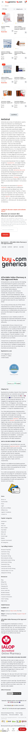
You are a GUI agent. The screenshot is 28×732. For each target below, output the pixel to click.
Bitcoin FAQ (4, 584)
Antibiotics (3, 521)
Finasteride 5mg (5, 564)
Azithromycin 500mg (6, 562)
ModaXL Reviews (5, 592)
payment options (15, 446)
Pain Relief (3, 530)
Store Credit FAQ (5, 590)
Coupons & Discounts (6, 596)
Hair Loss (3, 525)
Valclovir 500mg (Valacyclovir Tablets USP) (19, 53)
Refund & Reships (5, 594)
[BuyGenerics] (14, 2)
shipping (15, 177)
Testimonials (4, 501)
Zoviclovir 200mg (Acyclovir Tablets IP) (20, 78)
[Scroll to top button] (25, 725)
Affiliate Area (4, 510)
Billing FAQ (3, 582)
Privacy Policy (4, 714)
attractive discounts (19, 170)
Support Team (21, 614)
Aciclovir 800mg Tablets (5, 27)
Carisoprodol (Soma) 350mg (8, 568)
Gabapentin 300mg (6, 572)
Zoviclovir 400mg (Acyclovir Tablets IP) (6, 102)
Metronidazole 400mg (6, 558)
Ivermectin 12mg (5, 551)
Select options (12, 31)
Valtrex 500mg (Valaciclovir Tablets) (6, 78)
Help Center (4, 601)
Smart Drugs (4, 536)
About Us (3, 499)
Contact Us (4, 514)
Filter (5, 9)
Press (2, 503)
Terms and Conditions (14, 714)
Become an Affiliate (6, 508)
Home (2, 5)
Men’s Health (4, 527)
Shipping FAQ (4, 586)
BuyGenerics (11, 163)
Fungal (2, 523)
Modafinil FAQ (4, 588)
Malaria (3, 538)
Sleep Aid (3, 532)
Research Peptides (6, 549)
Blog (2, 580)
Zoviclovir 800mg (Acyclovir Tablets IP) (20, 102)
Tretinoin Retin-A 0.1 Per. (7, 570)
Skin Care (3, 534)
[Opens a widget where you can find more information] (22, 729)
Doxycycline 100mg (6, 566)
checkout (15, 418)
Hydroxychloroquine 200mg (8, 560)
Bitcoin (8, 196)
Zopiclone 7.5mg (5, 554)
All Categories (4, 542)
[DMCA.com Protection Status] (14, 693)
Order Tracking (4, 599)
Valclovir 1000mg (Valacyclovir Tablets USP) (6, 53)
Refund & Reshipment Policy (7, 713)
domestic (12, 420)
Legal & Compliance (6, 512)
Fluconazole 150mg (6, 556)
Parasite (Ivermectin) (6, 540)
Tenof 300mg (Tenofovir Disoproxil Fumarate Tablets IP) (19, 28)
